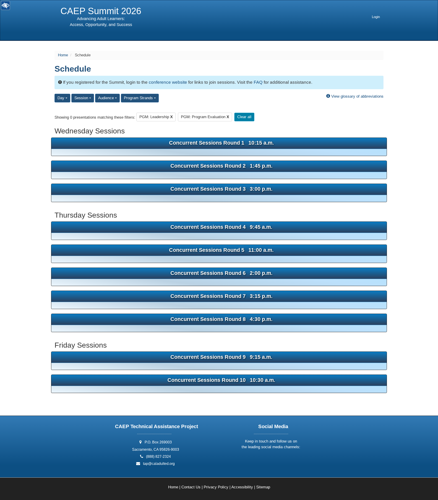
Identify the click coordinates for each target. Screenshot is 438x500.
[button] (254, 459)
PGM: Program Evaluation (205, 117)
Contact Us (191, 487)
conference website (168, 82)
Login (376, 17)
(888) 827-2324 (158, 456)
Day (61, 98)
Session (81, 98)
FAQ (258, 82)
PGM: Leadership (156, 117)
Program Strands (139, 98)
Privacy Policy (216, 487)
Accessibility (242, 487)
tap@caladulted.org (159, 464)
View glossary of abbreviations (356, 96)
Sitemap (263, 487)
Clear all (244, 117)
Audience (106, 98)
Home (63, 55)
